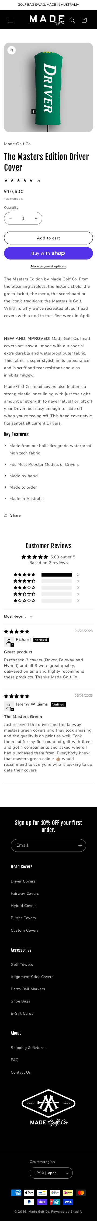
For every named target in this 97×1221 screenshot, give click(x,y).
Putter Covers (23, 918)
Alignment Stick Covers (32, 976)
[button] (11, 20)
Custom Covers (25, 930)
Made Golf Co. (39, 1212)
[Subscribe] (80, 845)
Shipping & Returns (29, 1047)
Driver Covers (23, 881)
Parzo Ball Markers (28, 989)
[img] (16, 631)
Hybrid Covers (24, 905)
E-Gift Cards (22, 1013)
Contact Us (21, 1072)
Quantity (11, 207)
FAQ (15, 1059)
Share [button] (15, 515)
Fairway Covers (25, 893)
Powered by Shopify (66, 1212)
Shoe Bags (20, 1001)
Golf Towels (22, 964)
